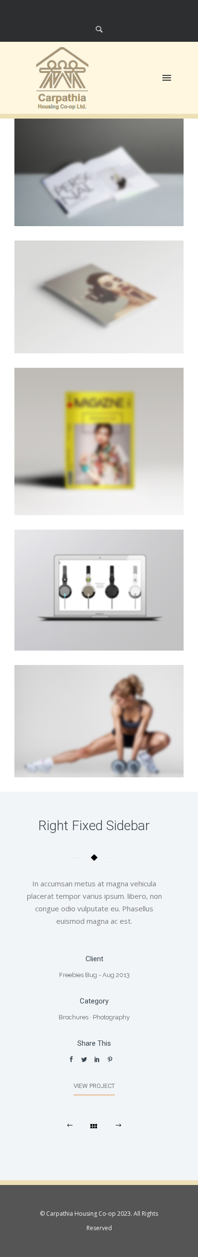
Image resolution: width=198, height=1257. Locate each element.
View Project (94, 1085)
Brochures (73, 1017)
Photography (111, 1017)
